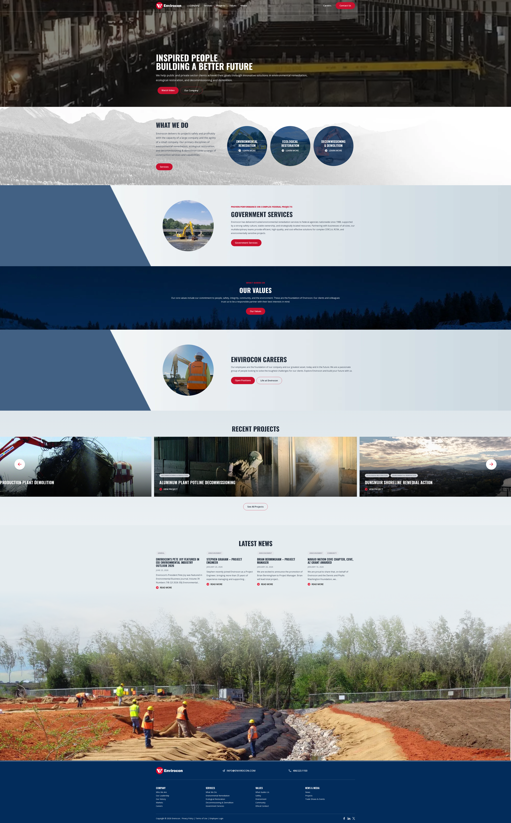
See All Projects (255, 506)
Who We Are (161, 792)
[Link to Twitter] (353, 818)
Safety (258, 795)
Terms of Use (201, 818)
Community (332, 553)
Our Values (255, 311)
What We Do (211, 792)
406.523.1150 (300, 770)
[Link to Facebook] (344, 818)
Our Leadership (162, 795)
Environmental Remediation (404, 475)
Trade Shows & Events (315, 799)
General (161, 553)
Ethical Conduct (262, 806)
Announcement (214, 553)
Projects (221, 5)
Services (208, 5)
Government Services (246, 242)
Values (233, 5)
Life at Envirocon (269, 380)
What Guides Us (262, 792)
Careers (327, 5)
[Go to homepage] (168, 5)
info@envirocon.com (241, 770)
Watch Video (168, 90)
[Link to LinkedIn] (349, 818)
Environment (261, 799)
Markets (159, 802)
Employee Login (216, 818)
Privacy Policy (187, 818)
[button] (491, 464)
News (307, 792)
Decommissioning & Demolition (174, 475)
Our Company (191, 90)
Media (244, 5)
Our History (161, 799)
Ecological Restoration (377, 475)
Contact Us (345, 5)
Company (194, 5)
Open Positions (243, 380)
